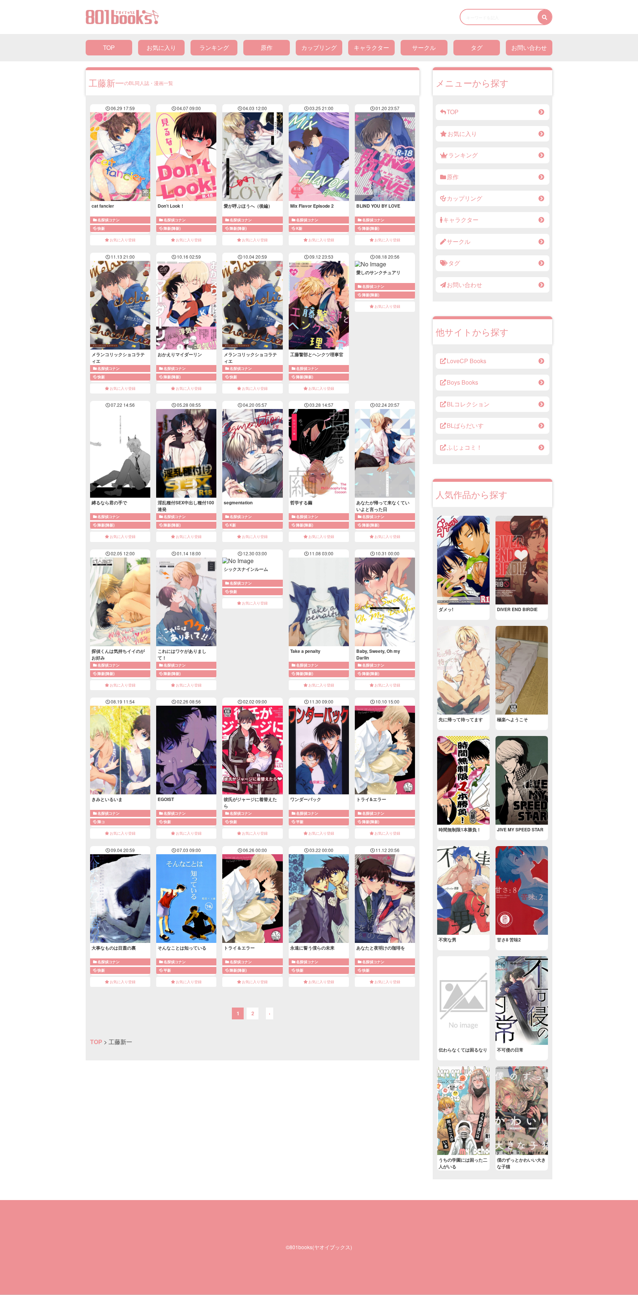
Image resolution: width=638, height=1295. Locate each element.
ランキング (214, 47)
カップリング (319, 47)
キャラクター (371, 47)
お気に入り (161, 47)
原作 (266, 47)
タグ (477, 47)
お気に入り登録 (123, 239)
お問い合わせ (529, 47)
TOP (109, 47)
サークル (424, 47)
